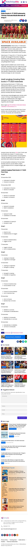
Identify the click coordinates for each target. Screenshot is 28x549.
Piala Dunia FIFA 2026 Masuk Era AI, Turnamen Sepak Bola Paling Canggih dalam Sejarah (17, 478)
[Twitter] (20, 341)
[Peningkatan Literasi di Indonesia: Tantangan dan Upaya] (4, 434)
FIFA (6, 49)
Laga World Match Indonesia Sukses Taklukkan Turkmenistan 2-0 (13, 105)
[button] (21, 2)
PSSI (17, 152)
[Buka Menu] (24, 2)
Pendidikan (11, 436)
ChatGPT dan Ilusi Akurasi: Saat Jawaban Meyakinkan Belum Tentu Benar (16, 500)
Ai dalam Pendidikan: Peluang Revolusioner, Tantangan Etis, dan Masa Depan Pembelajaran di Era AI (17, 472)
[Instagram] (12, 535)
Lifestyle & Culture (12, 428)
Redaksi (3, 541)
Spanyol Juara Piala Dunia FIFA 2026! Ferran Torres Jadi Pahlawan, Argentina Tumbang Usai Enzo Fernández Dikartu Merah (7, 357)
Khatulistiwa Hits (7, 20)
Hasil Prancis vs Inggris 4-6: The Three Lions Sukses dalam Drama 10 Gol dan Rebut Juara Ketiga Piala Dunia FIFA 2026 (20, 371)
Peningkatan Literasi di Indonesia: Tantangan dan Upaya (17, 433)
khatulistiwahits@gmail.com (10, 529)
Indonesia (8, 332)
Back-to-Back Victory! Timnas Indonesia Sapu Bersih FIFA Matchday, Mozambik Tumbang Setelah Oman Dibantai (16, 507)
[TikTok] (15, 535)
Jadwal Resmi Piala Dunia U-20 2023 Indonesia (12, 440)
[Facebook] (18, 341)
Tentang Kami (13, 540)
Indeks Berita (21, 540)
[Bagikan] (26, 20)
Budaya (2, 456)
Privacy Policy (4, 540)
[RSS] (17, 535)
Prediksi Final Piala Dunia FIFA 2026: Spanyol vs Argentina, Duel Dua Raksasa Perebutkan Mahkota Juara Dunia (7, 371)
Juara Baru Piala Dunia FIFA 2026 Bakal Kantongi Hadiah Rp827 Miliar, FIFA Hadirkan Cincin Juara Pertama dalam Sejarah (20, 357)
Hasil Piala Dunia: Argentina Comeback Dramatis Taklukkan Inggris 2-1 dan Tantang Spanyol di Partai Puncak (21, 385)
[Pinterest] (7, 535)
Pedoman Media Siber (12, 541)
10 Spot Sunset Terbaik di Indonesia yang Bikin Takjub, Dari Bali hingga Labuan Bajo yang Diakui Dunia (17, 426)
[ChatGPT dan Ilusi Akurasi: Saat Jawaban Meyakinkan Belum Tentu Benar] (5, 501)
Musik (2, 463)
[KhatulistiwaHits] (10, 2)
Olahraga (3, 11)
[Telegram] (23, 341)
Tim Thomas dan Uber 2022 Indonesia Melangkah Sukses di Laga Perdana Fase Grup (13, 446)
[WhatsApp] (26, 341)
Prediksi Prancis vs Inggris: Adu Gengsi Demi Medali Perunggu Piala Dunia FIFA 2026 (7, 385)
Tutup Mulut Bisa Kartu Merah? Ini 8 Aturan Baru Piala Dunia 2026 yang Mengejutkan (17, 489)
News (17, 353)
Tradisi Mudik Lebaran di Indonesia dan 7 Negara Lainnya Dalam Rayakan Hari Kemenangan (13, 453)
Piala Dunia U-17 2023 (18, 332)
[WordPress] (10, 535)
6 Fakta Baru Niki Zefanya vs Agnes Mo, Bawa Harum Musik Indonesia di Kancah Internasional (13, 460)
